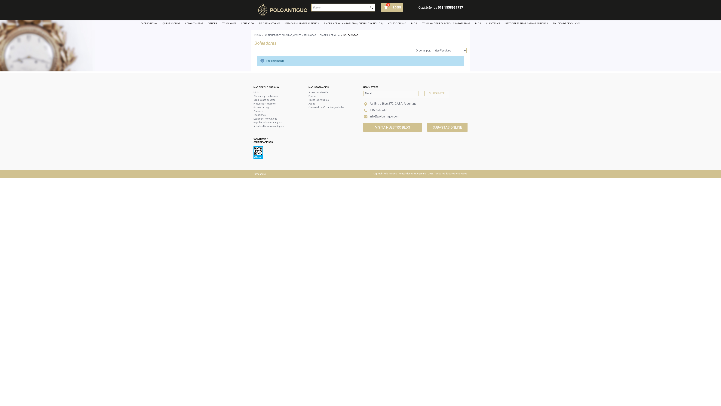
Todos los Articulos (318, 100)
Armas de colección (318, 92)
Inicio (257, 35)
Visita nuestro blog (392, 127)
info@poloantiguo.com (384, 116)
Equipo (311, 96)
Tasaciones (259, 115)
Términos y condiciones (265, 96)
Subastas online (447, 127)
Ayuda (311, 103)
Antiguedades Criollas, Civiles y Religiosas (290, 35)
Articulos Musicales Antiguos (268, 126)
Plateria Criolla (330, 35)
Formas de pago (261, 107)
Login (397, 7)
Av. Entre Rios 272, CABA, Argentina (393, 103)
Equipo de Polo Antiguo (265, 118)
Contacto (258, 111)
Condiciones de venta (264, 100)
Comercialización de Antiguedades (326, 107)
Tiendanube (259, 174)
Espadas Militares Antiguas (267, 122)
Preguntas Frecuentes (264, 103)
